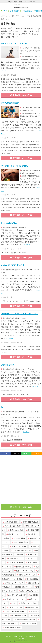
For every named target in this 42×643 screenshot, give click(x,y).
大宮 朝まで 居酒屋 (15, 607)
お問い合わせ (18, 636)
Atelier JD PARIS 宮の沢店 (12, 265)
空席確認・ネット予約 (22, 95)
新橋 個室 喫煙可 (19, 538)
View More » (5, 71)
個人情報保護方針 (30, 636)
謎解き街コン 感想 (16, 530)
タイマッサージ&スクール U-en (14, 43)
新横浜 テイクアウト (15, 534)
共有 (37, 453)
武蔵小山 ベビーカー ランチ (15, 599)
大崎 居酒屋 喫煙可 (11, 522)
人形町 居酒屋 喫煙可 (20, 542)
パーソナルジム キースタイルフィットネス (19, 313)
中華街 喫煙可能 (32, 607)
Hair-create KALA (9, 222)
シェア (6, 453)
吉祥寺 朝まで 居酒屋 (30, 522)
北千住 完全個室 (32, 579)
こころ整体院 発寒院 (10, 103)
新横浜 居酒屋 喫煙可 (23, 566)
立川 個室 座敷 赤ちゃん (23, 587)
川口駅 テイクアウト (29, 623)
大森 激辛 (20, 554)
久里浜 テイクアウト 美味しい (15, 611)
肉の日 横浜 (34, 595)
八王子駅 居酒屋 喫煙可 (13, 526)
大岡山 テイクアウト (19, 546)
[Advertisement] (21, 480)
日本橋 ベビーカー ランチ (14, 583)
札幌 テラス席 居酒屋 (15, 562)
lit (2, 407)
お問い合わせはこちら (22, 507)
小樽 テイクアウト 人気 (27, 574)
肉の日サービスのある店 (17, 595)
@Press (21, 638)
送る (27, 453)
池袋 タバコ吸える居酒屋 (22, 550)
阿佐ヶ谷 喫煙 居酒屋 (18, 615)
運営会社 (8, 636)
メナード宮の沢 (7, 364)
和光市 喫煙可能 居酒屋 (13, 627)
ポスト (16, 453)
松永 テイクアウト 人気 (24, 570)
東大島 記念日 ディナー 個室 (25, 619)
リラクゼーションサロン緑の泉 (14, 165)
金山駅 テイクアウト (15, 558)
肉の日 (13, 603)
